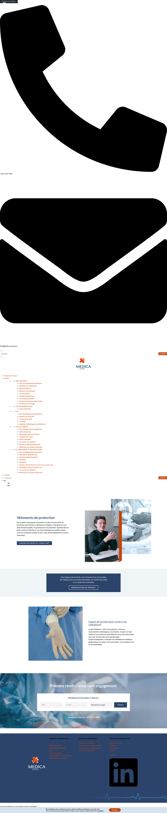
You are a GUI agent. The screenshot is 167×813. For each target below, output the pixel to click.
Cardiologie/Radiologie (23, 406)
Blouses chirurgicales (27, 391)
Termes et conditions (87, 743)
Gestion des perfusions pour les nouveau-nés (36, 465)
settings (100, 811)
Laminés (22, 422)
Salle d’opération (21, 381)
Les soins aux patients (27, 442)
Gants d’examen (25, 388)
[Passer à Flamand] (8, 485)
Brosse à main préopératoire (29, 444)
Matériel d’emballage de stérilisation (32, 424)
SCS (17, 411)
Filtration (22, 460)
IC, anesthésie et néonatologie (60, 756)
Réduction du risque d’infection (30, 447)
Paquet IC (22, 462)
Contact (7, 475)
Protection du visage (27, 404)
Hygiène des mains (26, 437)
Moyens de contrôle (26, 416)
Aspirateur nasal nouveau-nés (30, 467)
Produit (6, 378)
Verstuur (121, 705)
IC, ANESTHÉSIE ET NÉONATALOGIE (28, 449)
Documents (113, 748)
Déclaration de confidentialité (90, 748)
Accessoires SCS (25, 419)
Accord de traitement (87, 751)
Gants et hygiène (21, 427)
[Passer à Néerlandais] (8, 483)
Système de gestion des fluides (30, 401)
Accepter (115, 810)
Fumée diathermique (26, 396)
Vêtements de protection (28, 455)
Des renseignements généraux (30, 383)
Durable (112, 745)
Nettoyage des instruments (29, 434)
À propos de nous (10, 376)
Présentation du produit (58, 758)
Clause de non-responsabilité (90, 745)
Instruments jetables (27, 399)
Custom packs (24, 394)
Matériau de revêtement (28, 386)
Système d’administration (28, 457)
